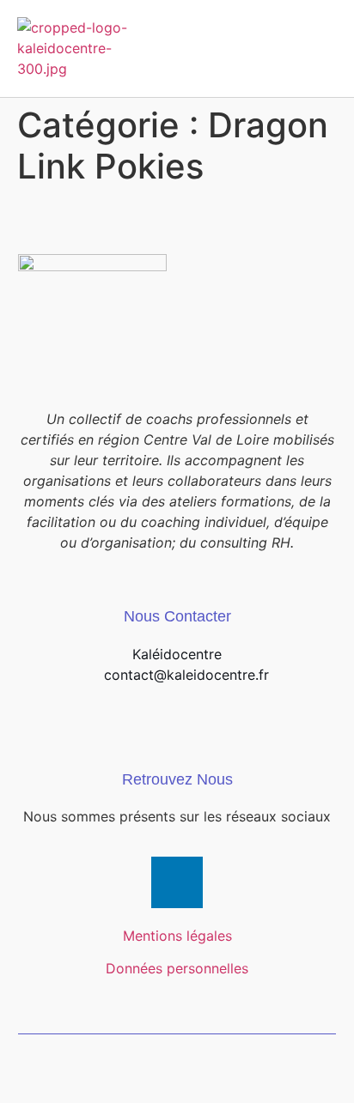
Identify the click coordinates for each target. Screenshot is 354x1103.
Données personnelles (177, 968)
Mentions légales (177, 935)
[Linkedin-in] (177, 882)
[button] (320, 48)
